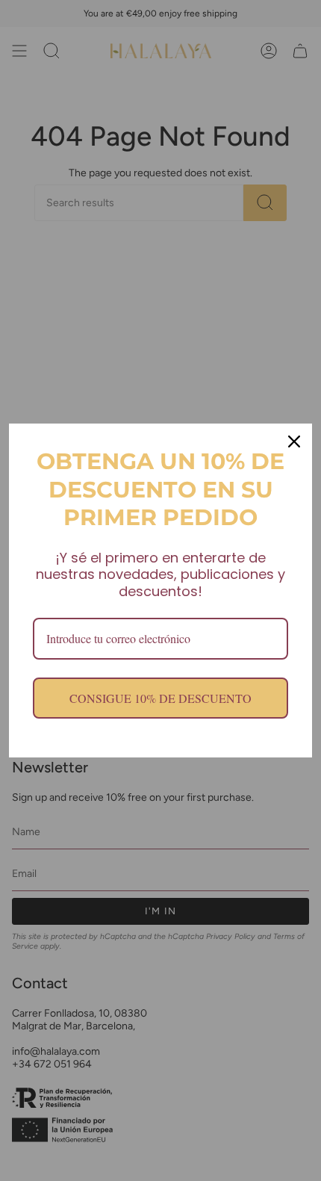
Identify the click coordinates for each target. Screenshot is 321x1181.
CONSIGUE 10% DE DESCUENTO (160, 698)
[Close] (294, 441)
